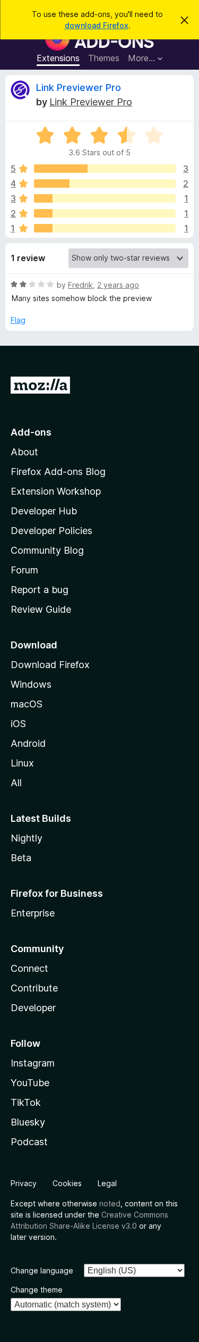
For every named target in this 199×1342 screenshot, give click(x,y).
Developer (33, 1007)
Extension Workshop (56, 491)
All (16, 782)
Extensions (58, 58)
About (24, 451)
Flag (18, 319)
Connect (29, 968)
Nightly (26, 838)
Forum (24, 570)
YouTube (30, 1082)
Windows (31, 684)
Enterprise (33, 913)
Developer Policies (51, 530)
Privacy (24, 1183)
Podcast (29, 1141)
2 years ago (118, 284)
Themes (103, 58)
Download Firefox (50, 664)
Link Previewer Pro (78, 87)
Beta (21, 857)
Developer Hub (44, 510)
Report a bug (39, 589)
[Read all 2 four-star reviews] (105, 183)
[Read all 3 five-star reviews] (105, 168)
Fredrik (80, 284)
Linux (22, 763)
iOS (18, 723)
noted (109, 1203)
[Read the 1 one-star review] (105, 228)
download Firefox (96, 25)
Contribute (34, 988)
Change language (42, 1270)
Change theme (37, 1289)
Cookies (67, 1183)
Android (28, 743)
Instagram (33, 1063)
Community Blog (47, 550)
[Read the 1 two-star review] (105, 213)
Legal (107, 1183)
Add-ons (31, 432)
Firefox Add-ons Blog (58, 471)
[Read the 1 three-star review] (105, 198)
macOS (26, 704)
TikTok (26, 1102)
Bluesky (28, 1122)
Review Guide (41, 609)
